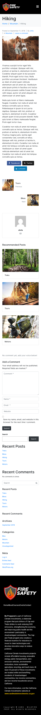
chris (31, 31)
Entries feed (6, 560)
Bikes (4, 454)
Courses (16, 605)
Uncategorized (7, 546)
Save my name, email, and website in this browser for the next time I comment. (21, 420)
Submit (7, 428)
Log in (4, 557)
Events (22, 605)
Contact (28, 605)
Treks (4, 451)
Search (5, 434)
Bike (3, 536)
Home (5, 605)
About (10, 605)
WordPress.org (7, 567)
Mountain (9, 33)
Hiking (4, 457)
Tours (4, 461)
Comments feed (8, 564)
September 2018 (8, 525)
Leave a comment (21, 33)
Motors (4, 464)
